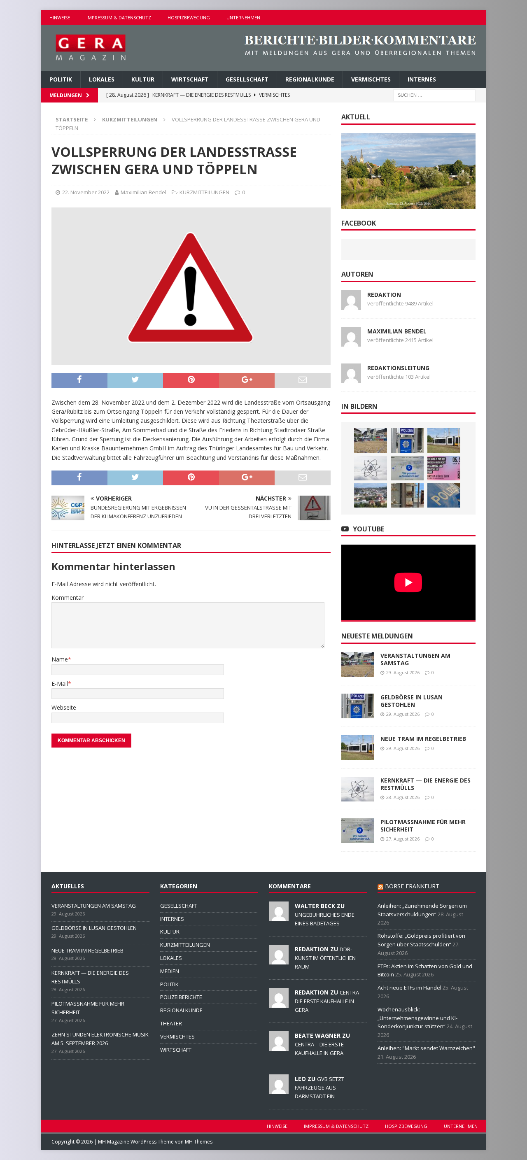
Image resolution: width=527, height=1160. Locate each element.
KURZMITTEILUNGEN (204, 192)
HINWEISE (59, 17)
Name (59, 659)
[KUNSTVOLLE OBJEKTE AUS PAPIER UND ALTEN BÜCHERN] (407, 495)
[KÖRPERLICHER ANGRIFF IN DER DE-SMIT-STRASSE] (443, 495)
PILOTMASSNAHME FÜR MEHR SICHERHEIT (423, 825)
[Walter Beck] (279, 916)
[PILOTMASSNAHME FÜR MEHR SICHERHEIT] (407, 468)
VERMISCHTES (371, 79)
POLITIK (60, 79)
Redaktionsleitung (398, 368)
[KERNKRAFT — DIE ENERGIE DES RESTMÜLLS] (370, 468)
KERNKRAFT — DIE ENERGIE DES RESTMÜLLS (425, 784)
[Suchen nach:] (434, 95)
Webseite (63, 707)
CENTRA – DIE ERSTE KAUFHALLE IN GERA (329, 1001)
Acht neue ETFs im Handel (409, 987)
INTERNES (422, 79)
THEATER (171, 1023)
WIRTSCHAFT (190, 79)
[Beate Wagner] (279, 1046)
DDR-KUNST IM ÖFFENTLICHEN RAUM (325, 958)
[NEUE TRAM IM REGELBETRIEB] (443, 440)
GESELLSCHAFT (247, 79)
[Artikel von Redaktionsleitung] (351, 378)
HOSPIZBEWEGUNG (189, 17)
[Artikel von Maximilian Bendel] (351, 341)
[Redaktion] (279, 960)
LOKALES (101, 79)
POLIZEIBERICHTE (181, 997)
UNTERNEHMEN (243, 17)
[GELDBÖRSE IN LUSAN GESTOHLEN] (407, 440)
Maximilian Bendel (143, 192)
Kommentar (67, 597)
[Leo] (279, 1089)
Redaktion (384, 294)
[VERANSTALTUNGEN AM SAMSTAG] (370, 440)
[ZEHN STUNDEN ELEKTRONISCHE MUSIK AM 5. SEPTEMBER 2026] (443, 468)
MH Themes (198, 1141)
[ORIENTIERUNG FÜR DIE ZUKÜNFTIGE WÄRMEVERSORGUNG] (370, 495)
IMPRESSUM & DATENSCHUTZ (118, 17)
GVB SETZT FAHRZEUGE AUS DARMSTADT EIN (319, 1087)
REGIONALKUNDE (309, 79)
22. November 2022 (86, 192)
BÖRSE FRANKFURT (412, 886)
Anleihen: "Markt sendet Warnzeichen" (426, 1048)
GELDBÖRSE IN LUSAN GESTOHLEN (411, 700)
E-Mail (59, 683)
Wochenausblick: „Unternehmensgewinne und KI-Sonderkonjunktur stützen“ (417, 1018)
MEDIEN (169, 971)
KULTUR (142, 79)
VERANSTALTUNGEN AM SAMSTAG (415, 659)
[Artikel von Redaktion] (351, 305)
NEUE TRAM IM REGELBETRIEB (423, 739)
